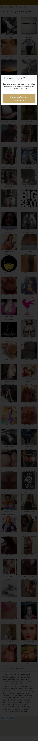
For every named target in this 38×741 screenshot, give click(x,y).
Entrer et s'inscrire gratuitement (19, 98)
